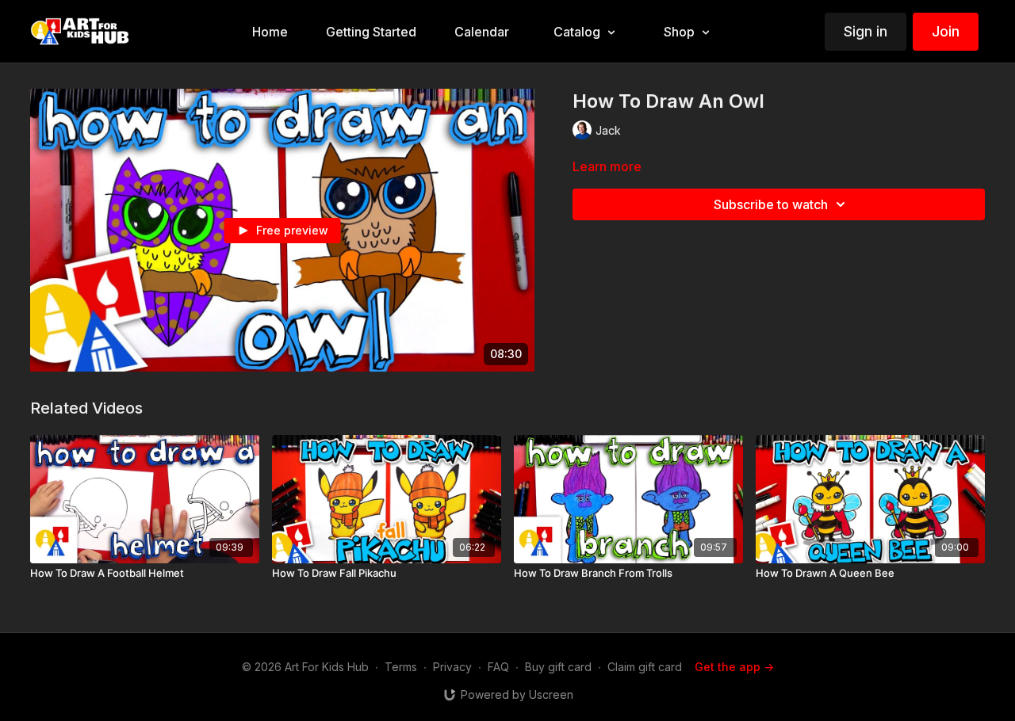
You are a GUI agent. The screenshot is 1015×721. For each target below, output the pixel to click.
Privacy (452, 666)
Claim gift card (644, 666)
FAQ (498, 666)
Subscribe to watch (771, 204)
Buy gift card (558, 666)
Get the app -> (734, 666)
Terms (401, 666)
